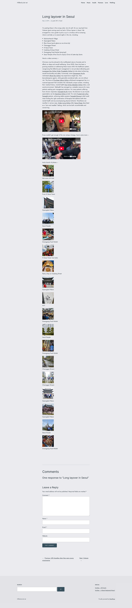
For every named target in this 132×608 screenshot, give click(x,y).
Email (44, 527)
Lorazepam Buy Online (49, 71)
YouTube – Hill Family (100, 588)
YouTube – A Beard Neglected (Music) (105, 590)
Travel (60, 21)
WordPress (112, 599)
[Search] (60, 589)
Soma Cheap (78, 103)
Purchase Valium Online (61, 80)
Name (44, 518)
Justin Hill (55, 21)
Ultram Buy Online (55, 76)
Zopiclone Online (60, 94)
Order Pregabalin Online (64, 71)
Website (44, 536)
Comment (46, 495)
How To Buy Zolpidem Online (73, 85)
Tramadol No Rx (63, 92)
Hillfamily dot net (22, 3)
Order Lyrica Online (64, 103)
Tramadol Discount (76, 96)
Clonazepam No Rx (79, 73)
